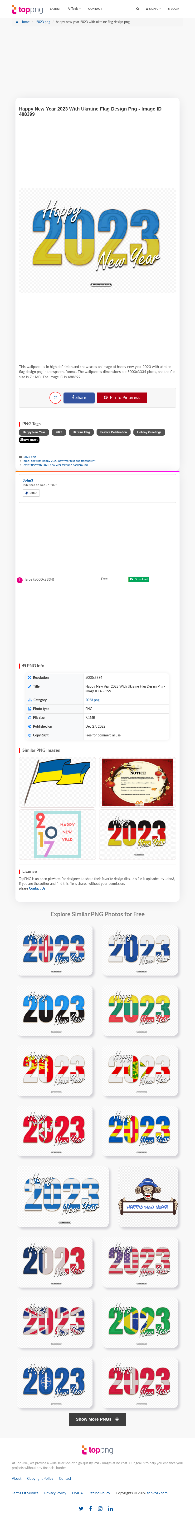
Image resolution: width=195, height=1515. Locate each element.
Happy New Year (34, 432)
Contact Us (37, 888)
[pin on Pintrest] (86, 931)
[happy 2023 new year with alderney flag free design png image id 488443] (140, 1070)
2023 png (42, 22)
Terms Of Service (25, 1493)
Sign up (154, 8)
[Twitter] (81, 1509)
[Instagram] (100, 1509)
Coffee (32, 493)
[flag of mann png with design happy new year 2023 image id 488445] (55, 1130)
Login (175, 8)
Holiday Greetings (149, 432)
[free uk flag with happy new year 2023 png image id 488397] (55, 1322)
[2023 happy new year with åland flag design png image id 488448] (140, 1130)
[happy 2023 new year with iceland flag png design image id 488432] (55, 950)
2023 (59, 432)
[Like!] (55, 398)
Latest (55, 8)
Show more (29, 440)
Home (24, 22)
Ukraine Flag (81, 432)
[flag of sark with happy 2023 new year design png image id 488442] (55, 1070)
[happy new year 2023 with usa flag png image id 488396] (140, 1262)
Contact (95, 8)
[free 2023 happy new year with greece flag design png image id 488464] (63, 1196)
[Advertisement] (97, 64)
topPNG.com (157, 1493)
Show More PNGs (94, 1419)
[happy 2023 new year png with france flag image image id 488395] (55, 1262)
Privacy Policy (55, 1493)
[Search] (137, 9)
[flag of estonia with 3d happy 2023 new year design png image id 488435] (55, 1010)
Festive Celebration (113, 432)
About (16, 1478)
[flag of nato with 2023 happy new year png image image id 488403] (55, 1382)
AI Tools (73, 8)
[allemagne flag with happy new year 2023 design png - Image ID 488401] (137, 835)
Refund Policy (99, 1493)
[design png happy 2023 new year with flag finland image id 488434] (140, 950)
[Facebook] (90, 1509)
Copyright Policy (40, 1478)
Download (141, 579)
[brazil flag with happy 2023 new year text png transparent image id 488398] (140, 1322)
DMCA (77, 1493)
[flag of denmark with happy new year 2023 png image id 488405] (140, 1382)
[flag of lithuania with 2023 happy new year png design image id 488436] (140, 1010)
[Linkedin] (110, 1509)
